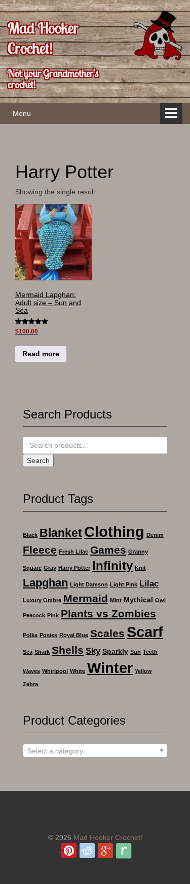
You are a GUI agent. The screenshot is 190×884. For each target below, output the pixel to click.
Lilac (149, 583)
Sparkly (115, 651)
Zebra (30, 684)
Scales (107, 633)
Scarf (145, 631)
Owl (160, 600)
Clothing (114, 532)
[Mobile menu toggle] (171, 113)
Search (38, 460)
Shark (42, 652)
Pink (53, 615)
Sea (27, 652)
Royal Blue (73, 635)
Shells (68, 650)
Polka (30, 635)
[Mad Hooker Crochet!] (157, 35)
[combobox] (95, 750)
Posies (48, 635)
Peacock (34, 615)
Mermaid (85, 598)
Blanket (61, 532)
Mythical (138, 600)
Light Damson (89, 584)
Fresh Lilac (73, 552)
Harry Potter (74, 568)
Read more (40, 354)
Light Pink (123, 584)
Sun (135, 652)
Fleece (40, 550)
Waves (31, 671)
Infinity (112, 565)
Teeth (150, 652)
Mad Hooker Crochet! (43, 38)
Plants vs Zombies (108, 613)
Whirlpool (55, 671)
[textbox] (95, 751)
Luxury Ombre (42, 600)
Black (30, 535)
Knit (140, 568)
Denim (155, 535)
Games (108, 550)
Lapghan (45, 582)
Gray (50, 568)
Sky (93, 651)
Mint (116, 600)
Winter (110, 667)
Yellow (143, 671)
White (77, 671)
